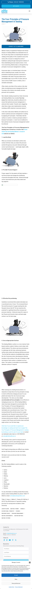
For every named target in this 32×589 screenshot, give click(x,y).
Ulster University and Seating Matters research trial (14, 131)
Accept (16, 575)
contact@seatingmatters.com (17, 495)
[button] (30, 562)
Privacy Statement (19, 587)
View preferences (16, 583)
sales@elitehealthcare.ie (9, 436)
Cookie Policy (11, 587)
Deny (16, 579)
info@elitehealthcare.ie (11, 533)
